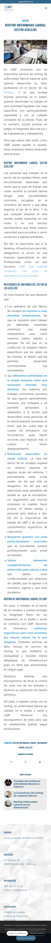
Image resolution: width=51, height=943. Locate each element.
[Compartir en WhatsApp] (25, 762)
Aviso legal (10, 920)
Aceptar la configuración (17, 933)
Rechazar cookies (37, 933)
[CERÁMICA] (25, 52)
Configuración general (26, 938)
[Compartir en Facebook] (11, 762)
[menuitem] (46, 8)
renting (25, 20)
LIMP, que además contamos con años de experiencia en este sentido (25, 271)
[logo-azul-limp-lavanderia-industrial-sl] (21, 8)
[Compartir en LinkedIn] (40, 762)
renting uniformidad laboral (24, 743)
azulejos (9, 92)
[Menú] (46, 8)
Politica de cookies (14, 912)
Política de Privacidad (16, 916)
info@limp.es (20, 890)
